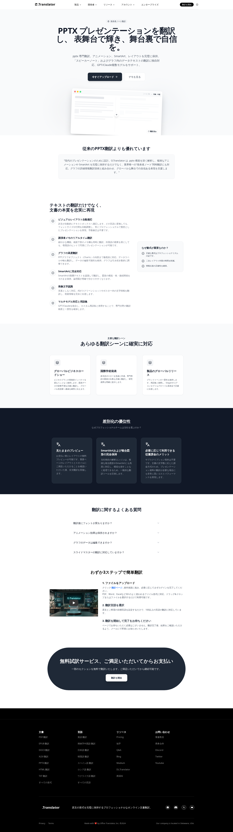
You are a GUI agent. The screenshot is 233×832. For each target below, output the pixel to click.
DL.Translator (123, 769)
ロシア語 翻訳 (84, 769)
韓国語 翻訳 (83, 756)
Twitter (159, 756)
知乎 (118, 743)
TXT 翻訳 (43, 775)
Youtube (159, 763)
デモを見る (135, 76)
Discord (159, 750)
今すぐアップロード (103, 76)
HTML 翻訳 (44, 769)
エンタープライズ (150, 4)
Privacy (42, 823)
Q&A (118, 750)
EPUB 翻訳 (44, 743)
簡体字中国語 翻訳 (86, 743)
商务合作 (159, 743)
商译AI (119, 775)
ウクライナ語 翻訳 (86, 775)
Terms (51, 823)
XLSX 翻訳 (43, 756)
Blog (118, 756)
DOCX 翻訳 (44, 750)
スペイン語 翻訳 (85, 763)
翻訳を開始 (186, 4)
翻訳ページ (117, 587)
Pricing (120, 737)
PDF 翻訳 (43, 737)
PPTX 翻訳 (44, 763)
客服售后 (159, 737)
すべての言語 (84, 782)
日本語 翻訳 (83, 750)
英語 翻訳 (82, 737)
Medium (120, 763)
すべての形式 (45, 782)
